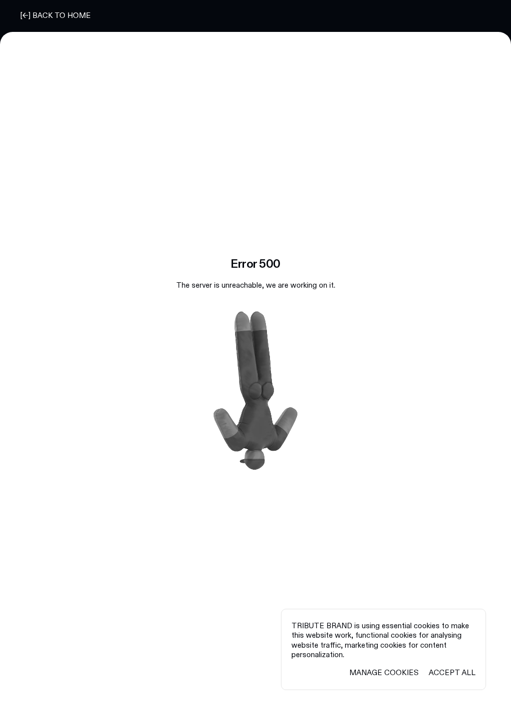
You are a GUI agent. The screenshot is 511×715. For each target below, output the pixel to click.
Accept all (452, 673)
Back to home (61, 15)
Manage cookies (384, 673)
